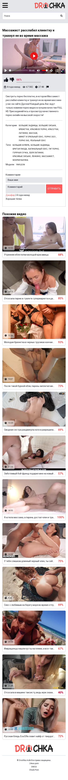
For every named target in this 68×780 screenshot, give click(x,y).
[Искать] (61, 16)
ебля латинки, (36, 153)
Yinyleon (20, 165)
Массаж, (33, 133)
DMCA (34, 767)
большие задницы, (40, 145)
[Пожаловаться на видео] (47, 87)
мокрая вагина (20, 160)
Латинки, (23, 133)
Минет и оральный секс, (31, 137)
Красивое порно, (38, 129)
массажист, (48, 156)
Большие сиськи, (47, 125)
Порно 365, (24, 140)
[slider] (18, 70)
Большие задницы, (28, 125)
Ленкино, (36, 156)
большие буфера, (21, 145)
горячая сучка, (20, 153)
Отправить (54, 188)
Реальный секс (38, 140)
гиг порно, (54, 149)
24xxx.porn (34, 763)
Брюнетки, (24, 129)
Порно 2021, (50, 137)
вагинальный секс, (38, 149)
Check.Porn (34, 770)
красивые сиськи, (22, 156)
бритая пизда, (20, 149)
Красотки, (53, 129)
